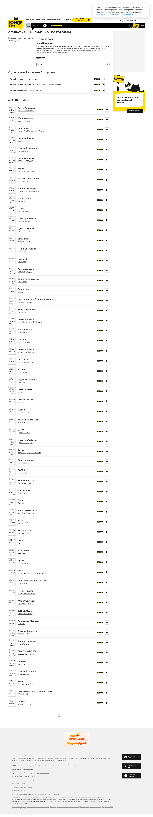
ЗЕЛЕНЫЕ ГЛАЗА (25, 161)
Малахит (22, 664)
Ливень (21, 624)
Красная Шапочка (26, 704)
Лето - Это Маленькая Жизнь (31, 131)
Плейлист (30, 20)
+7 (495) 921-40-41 (20, 783)
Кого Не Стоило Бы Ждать (30, 322)
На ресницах (24, 342)
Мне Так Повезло (26, 513)
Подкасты (40, 20)
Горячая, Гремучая (26, 231)
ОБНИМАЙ (23, 694)
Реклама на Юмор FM (19, 809)
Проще (21, 503)
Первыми (22, 584)
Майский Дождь (25, 604)
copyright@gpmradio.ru (100, 797)
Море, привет (24, 473)
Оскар (21, 292)
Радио (67, 20)
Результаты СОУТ (107, 807)
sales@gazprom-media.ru (24, 787)
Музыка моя (23, 674)
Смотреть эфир (80, 20)
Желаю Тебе (23, 523)
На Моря (22, 312)
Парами (21, 382)
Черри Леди (23, 332)
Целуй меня (23, 141)
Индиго (21, 402)
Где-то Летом (24, 121)
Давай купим (24, 433)
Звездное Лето (25, 634)
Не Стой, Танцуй (25, 362)
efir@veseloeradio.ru (43, 773)
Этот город (23, 563)
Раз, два (21, 553)
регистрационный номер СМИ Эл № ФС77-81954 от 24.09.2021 (57, 758)
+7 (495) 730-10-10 (36, 776)
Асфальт (21, 493)
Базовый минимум (26, 654)
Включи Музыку (25, 533)
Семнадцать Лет (25, 684)
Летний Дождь (25, 272)
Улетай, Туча (23, 644)
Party (20, 392)
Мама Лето (23, 151)
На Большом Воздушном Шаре (32, 573)
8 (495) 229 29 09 (128, 21)
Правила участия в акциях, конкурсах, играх (64, 807)
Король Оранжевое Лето (29, 453)
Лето (20, 543)
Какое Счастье (24, 413)
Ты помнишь (24, 221)
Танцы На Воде (25, 302)
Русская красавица (26, 171)
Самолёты (22, 282)
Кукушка (22, 252)
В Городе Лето (24, 242)
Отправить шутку (54, 20)
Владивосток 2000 (26, 594)
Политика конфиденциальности (90, 807)
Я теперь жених (25, 614)
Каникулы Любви (26, 352)
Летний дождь (24, 483)
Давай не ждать (25, 443)
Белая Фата (23, 423)
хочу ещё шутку (135, 111)
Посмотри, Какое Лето (28, 191)
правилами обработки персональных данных (115, 15)
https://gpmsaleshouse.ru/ (19, 790)
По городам (23, 463)
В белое (21, 201)
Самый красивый (26, 111)
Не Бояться (23, 181)
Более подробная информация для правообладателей (30, 807)
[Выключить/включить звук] (52, 26)
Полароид (22, 372)
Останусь (22, 262)
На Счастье (23, 211)
